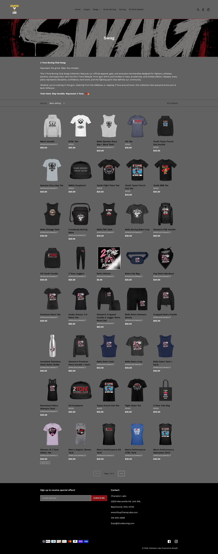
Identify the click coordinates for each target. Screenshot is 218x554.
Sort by (43, 103)
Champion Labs (155, 548)
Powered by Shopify (170, 548)
